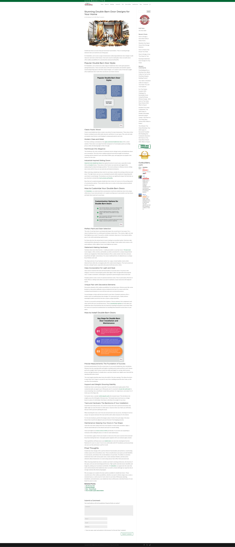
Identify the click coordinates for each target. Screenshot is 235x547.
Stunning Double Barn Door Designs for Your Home (144, 60)
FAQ (123, 4)
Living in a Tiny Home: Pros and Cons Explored (144, 84)
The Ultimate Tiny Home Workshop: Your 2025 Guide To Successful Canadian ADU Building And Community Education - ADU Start (145, 131)
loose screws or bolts (101, 430)
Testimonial (145, 4)
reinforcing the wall (104, 396)
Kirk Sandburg (88, 17)
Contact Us (118, 4)
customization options (116, 303)
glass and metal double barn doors (114, 141)
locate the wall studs (124, 389)
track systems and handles (106, 178)
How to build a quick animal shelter (95, 490)
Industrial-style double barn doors (93, 163)
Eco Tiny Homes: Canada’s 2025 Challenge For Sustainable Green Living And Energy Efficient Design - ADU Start (145, 95)
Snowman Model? (90, 487)
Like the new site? (90, 485)
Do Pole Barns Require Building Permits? (144, 76)
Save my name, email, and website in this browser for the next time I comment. (106, 530)
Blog (141, 4)
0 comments (102, 17)
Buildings (112, 4)
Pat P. (144, 176)
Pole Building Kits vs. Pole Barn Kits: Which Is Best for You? (144, 72)
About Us (107, 4)
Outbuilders (89, 191)
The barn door (127, 250)
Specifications (135, 4)
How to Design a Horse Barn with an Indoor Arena (144, 38)
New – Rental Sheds (91, 489)
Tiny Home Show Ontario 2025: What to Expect (144, 103)
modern (91, 165)
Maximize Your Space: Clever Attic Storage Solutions (144, 45)
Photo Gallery (128, 4)
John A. (144, 194)
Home (102, 4)
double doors (108, 441)
